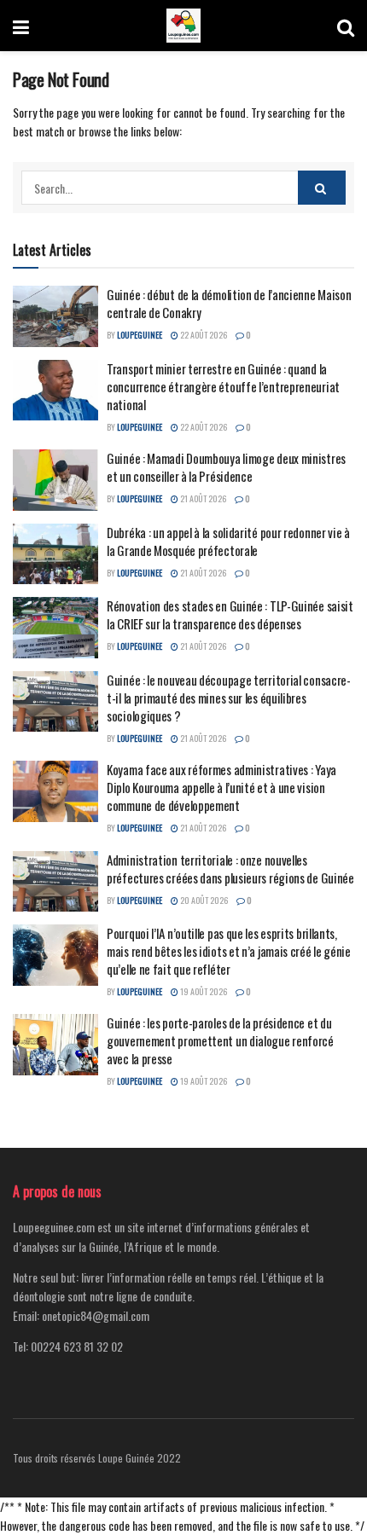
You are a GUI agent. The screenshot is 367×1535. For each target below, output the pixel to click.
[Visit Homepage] (183, 26)
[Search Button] (345, 25)
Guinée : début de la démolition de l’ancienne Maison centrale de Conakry (229, 303)
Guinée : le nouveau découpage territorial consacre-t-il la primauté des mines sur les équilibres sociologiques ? (229, 697)
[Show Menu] (21, 25)
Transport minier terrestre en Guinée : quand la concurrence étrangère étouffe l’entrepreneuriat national (223, 386)
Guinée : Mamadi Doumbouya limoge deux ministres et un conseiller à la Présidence (226, 467)
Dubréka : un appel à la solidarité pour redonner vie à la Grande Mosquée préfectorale (228, 541)
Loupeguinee (139, 334)
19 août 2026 (202, 991)
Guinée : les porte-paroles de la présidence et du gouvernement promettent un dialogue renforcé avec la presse (220, 1040)
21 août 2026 (202, 498)
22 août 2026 (202, 334)
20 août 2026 (203, 900)
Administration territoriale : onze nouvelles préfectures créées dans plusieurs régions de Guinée (230, 868)
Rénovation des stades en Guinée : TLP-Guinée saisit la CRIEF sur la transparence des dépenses (230, 614)
